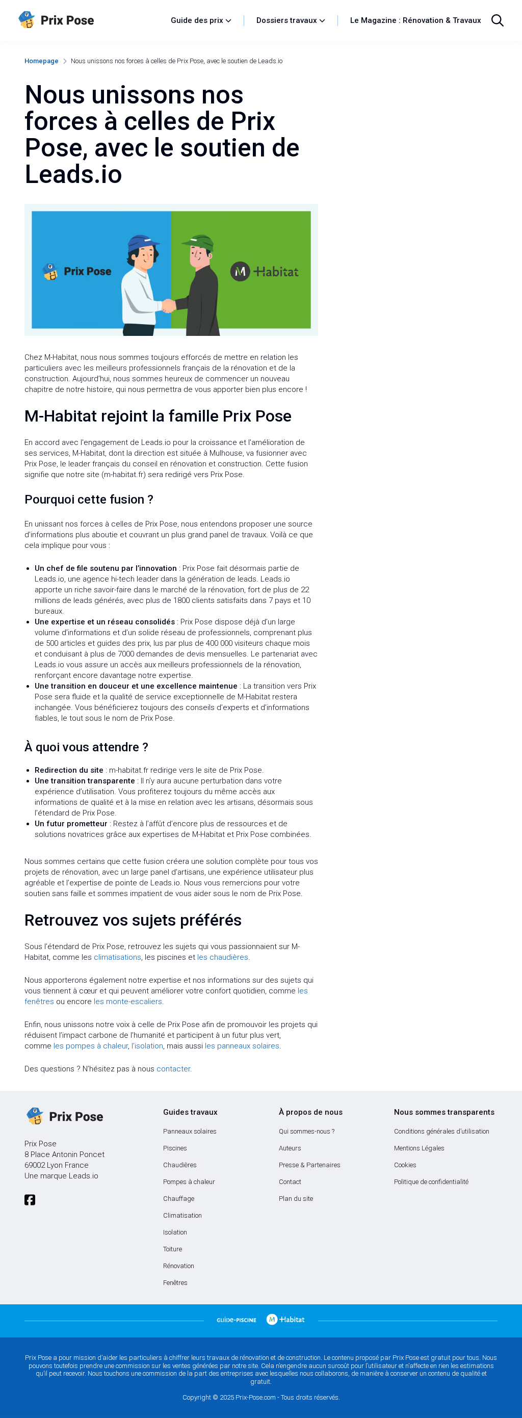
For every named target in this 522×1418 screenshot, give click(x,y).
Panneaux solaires (190, 1131)
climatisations (117, 957)
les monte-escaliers (128, 1001)
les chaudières (222, 957)
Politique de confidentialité (431, 1182)
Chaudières (180, 1165)
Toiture (172, 1249)
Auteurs (290, 1148)
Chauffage (178, 1198)
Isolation (175, 1232)
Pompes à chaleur (189, 1182)
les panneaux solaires (242, 1046)
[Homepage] (89, 20)
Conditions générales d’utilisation (441, 1131)
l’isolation (147, 1046)
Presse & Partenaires (310, 1165)
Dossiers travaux (286, 20)
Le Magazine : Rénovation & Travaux (415, 20)
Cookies (405, 1165)
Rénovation (178, 1266)
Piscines (175, 1148)
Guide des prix (197, 20)
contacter (173, 1068)
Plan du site (296, 1198)
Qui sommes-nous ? (306, 1131)
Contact (290, 1182)
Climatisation (182, 1215)
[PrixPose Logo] (63, 1116)
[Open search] (497, 20)
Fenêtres (175, 1282)
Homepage (41, 61)
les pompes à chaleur (91, 1046)
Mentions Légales (419, 1148)
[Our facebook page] (29, 1200)
